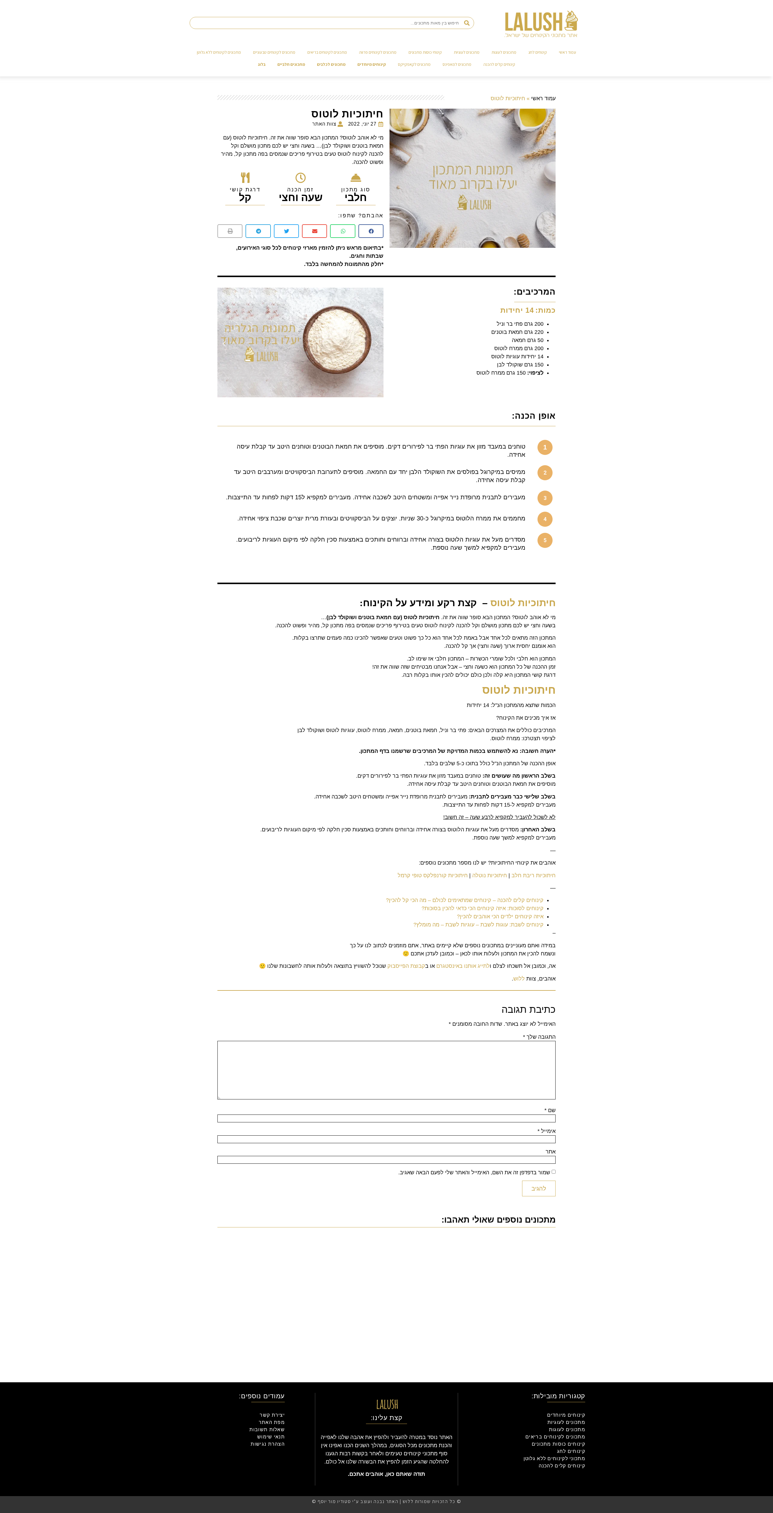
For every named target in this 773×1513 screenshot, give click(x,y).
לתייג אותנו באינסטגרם (463, 966)
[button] (370, 231)
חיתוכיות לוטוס (523, 602)
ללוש (519, 979)
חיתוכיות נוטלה (489, 875)
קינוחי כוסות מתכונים (425, 52)
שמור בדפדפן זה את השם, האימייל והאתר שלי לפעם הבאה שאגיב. (474, 1172)
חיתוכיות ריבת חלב (534, 875)
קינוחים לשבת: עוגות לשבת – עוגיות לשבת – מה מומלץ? (478, 925)
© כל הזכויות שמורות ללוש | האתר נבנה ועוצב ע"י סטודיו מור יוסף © (386, 1501)
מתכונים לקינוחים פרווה (377, 52)
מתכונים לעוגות (504, 52)
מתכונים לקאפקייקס (414, 64)
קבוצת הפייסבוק (406, 966)
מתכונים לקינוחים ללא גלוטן (219, 52)
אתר (551, 1151)
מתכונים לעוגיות (467, 52)
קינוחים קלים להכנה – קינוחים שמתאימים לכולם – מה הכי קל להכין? (465, 900)
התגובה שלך (539, 1037)
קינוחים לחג (537, 52)
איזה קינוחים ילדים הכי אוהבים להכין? (500, 916)
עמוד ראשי (567, 52)
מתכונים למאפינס (457, 64)
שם (550, 1110)
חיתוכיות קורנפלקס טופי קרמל (433, 875)
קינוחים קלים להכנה (499, 64)
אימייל (546, 1131)
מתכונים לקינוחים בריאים (327, 52)
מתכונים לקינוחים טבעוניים (274, 52)
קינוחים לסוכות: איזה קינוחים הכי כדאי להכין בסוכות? (483, 908)
